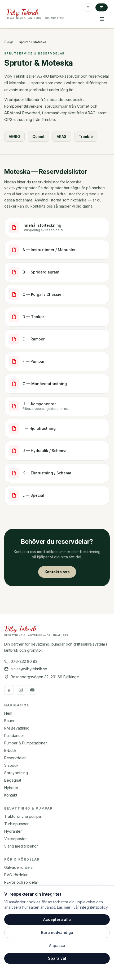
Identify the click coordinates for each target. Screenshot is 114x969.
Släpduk (11, 765)
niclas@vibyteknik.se (29, 669)
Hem (8, 713)
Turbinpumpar (16, 823)
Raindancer (14, 735)
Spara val (57, 958)
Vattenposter (15, 838)
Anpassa (57, 945)
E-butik (10, 750)
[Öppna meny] (102, 19)
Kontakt (10, 795)
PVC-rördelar (16, 875)
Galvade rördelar (19, 867)
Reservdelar (15, 758)
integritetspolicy (94, 907)
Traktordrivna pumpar (23, 816)
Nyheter (11, 787)
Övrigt (8, 42)
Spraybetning (16, 772)
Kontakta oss (57, 572)
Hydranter (13, 831)
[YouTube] (32, 690)
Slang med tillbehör (21, 846)
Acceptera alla (57, 919)
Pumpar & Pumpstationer (25, 743)
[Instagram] (20, 690)
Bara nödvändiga (57, 932)
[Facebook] (9, 690)
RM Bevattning (16, 728)
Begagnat (12, 780)
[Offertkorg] (101, 7)
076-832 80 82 (24, 661)
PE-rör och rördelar (21, 882)
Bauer (9, 720)
